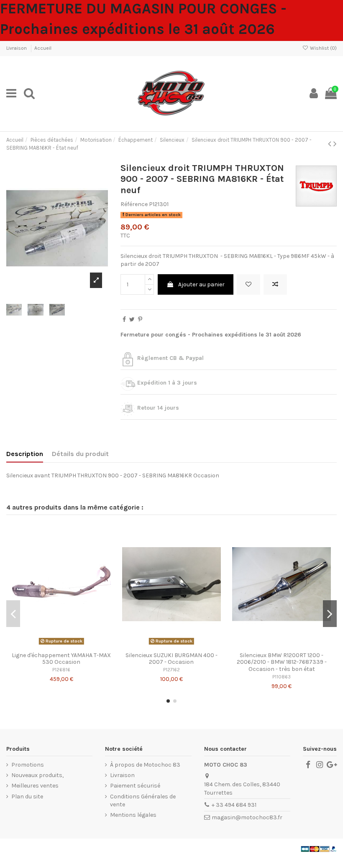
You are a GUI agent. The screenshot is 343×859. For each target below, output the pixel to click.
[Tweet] (132, 319)
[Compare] (61, 645)
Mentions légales (133, 814)
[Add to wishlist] (248, 284)
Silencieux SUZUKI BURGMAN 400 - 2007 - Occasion (171, 659)
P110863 (281, 677)
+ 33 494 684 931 (234, 804)
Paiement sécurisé (135, 785)
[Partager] (124, 319)
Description (24, 454)
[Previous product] (330, 144)
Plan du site (27, 796)
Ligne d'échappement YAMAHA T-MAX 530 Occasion (61, 659)
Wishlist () (323, 48)
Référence (134, 204)
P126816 (61, 670)
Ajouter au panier (201, 284)
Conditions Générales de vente (143, 800)
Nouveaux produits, (37, 775)
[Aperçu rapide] (73, 645)
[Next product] (335, 144)
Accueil (42, 48)
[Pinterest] (140, 319)
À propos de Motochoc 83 (145, 764)
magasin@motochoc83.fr (247, 817)
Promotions (27, 764)
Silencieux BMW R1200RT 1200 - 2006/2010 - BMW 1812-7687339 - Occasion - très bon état (282, 662)
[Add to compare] (275, 284)
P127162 (171, 670)
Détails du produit (80, 454)
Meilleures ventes (35, 785)
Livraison (17, 48)
